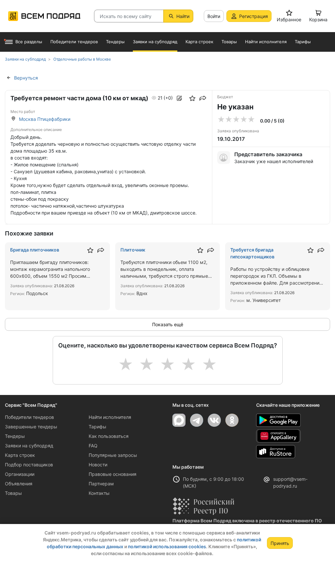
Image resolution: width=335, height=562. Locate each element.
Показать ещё (167, 324)
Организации (19, 474)
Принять (280, 543)
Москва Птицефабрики (44, 119)
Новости (98, 464)
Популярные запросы (113, 455)
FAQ (93, 445)
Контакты (99, 493)
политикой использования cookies (167, 546)
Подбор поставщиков (29, 464)
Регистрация (253, 16)
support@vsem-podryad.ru (290, 482)
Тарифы (97, 426)
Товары (13, 493)
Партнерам (101, 483)
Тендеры (15, 436)
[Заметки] (179, 98)
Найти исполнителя (110, 417)
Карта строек (20, 455)
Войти (213, 16)
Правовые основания (112, 474)
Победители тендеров (29, 417)
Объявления (18, 483)
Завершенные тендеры (31, 426)
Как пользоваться (109, 436)
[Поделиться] (203, 98)
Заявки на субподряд (29, 445)
